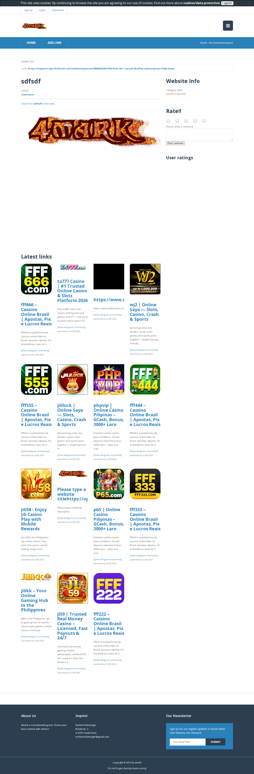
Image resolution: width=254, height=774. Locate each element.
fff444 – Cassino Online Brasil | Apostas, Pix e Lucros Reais (145, 414)
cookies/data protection (201, 3)
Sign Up (28, 10)
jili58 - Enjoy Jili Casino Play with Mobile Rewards (34, 519)
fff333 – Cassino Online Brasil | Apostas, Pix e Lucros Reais (145, 519)
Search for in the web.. (38, 103)
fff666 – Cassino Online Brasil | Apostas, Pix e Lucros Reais (36, 314)
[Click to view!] (90, 131)
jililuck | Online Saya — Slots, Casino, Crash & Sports (71, 414)
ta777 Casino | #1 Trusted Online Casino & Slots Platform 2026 (72, 290)
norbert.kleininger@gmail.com (92, 736)
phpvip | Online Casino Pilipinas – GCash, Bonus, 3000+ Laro (109, 414)
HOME (31, 43)
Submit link (58, 10)
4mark (138, 762)
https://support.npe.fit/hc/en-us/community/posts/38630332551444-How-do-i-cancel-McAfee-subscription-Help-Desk (101, 68)
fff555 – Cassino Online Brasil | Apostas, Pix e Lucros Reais (36, 414)
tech (179, 90)
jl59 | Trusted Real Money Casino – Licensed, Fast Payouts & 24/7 (72, 626)
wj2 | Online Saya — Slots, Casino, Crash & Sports (144, 312)
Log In (42, 10)
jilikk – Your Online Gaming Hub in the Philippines (34, 600)
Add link (54, 43)
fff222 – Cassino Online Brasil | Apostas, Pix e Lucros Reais (109, 623)
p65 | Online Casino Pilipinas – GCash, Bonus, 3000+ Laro (109, 519)
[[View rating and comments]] (35, 350)
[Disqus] (90, 201)
